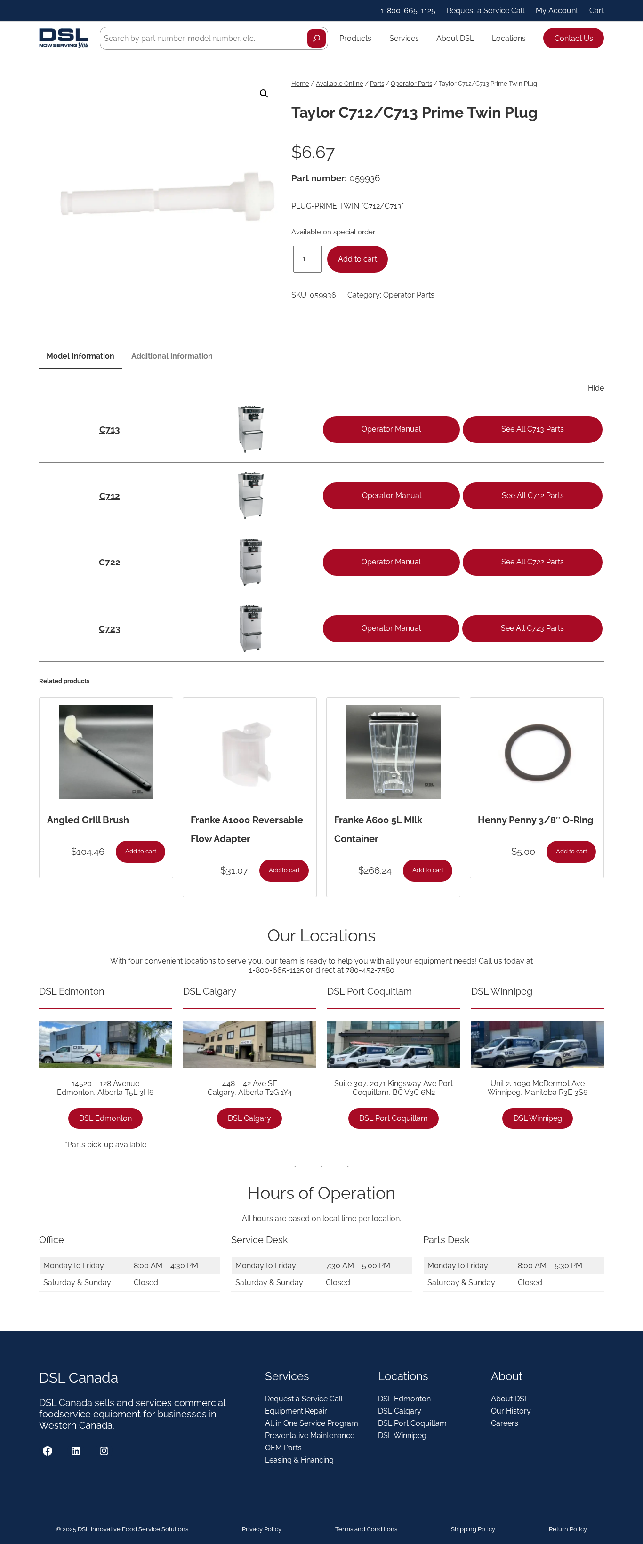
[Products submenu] (375, 38)
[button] (264, 93)
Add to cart (357, 259)
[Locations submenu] (530, 38)
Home (300, 83)
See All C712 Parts (533, 495)
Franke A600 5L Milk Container (378, 829)
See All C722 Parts (532, 561)
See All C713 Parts (532, 429)
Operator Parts (411, 83)
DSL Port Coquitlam (393, 1118)
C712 (109, 496)
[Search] (316, 38)
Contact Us (574, 38)
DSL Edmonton (105, 1118)
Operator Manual (391, 429)
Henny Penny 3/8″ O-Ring (536, 820)
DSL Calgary (249, 1118)
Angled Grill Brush (88, 820)
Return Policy (568, 1529)
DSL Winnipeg (538, 1118)
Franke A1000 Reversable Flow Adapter (247, 829)
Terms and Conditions (366, 1529)
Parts (377, 83)
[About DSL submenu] (478, 38)
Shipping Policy (473, 1529)
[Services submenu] (423, 38)
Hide (596, 388)
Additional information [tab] (172, 356)
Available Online (339, 83)
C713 (109, 429)
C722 (110, 562)
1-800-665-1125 (276, 969)
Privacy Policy (261, 1529)
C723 (110, 628)
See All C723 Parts (532, 628)
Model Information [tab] (80, 356)
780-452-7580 (370, 969)
